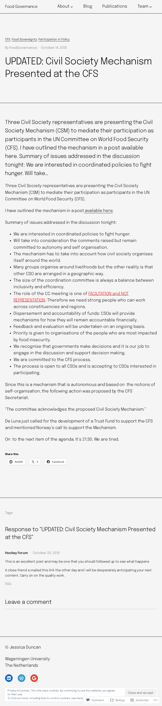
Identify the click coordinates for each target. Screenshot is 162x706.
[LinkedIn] (9, 678)
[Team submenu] (150, 6)
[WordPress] (21, 678)
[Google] (34, 678)
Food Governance (21, 7)
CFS (7, 39)
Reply (8, 583)
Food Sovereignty (24, 39)
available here (98, 211)
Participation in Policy (54, 39)
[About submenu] (71, 6)
